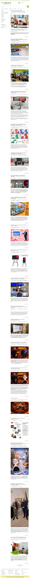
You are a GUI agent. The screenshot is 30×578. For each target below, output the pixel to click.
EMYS (21, 280)
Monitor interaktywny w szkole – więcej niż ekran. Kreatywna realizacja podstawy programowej (18, 198)
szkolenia (19, 41)
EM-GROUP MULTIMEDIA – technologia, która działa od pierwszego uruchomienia (19, 278)
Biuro (2, 17)
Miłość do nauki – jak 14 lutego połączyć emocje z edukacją (18, 225)
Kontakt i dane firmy (24, 572)
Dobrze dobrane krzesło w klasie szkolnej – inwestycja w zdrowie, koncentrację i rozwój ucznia (19, 92)
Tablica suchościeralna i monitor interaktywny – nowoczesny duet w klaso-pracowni (19, 307)
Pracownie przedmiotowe (4, 13)
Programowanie (3, 19)
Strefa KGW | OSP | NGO (4, 12)
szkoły (22, 12)
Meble (2, 18)
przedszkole (19, 12)
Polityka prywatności (17, 574)
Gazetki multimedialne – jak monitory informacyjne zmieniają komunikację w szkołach (18, 176)
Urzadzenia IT (3, 20)
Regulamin (16, 572)
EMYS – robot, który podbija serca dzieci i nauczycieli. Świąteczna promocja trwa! (18, 537)
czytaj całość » (27, 63)
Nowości (2, 21)
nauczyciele (24, 12)
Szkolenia (2, 15)
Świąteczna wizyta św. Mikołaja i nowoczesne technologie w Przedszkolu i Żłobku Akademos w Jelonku (19, 443)
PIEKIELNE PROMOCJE (14, 398)
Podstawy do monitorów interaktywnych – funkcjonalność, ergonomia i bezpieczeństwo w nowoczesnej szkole (19, 153)
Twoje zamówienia (3, 573)
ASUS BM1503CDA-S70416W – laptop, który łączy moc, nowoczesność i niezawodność (19, 342)
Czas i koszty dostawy (10, 573)
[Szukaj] (28, 6)
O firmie (23, 574)
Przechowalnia (3, 574)
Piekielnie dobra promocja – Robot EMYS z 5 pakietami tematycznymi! (19, 368)
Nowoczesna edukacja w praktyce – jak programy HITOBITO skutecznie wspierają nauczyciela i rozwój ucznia (18, 125)
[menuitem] (5, 9)
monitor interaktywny (24, 399)
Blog (22, 573)
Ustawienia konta (3, 572)
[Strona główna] (6, 3)
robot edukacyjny (23, 41)
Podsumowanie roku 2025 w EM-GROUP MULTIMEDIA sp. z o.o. (18, 418)
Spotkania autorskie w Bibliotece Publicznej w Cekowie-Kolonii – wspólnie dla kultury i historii (18, 484)
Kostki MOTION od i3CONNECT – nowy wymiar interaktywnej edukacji (17, 65)
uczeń (26, 12)
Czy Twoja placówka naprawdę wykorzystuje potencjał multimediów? (18, 11)
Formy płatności (10, 572)
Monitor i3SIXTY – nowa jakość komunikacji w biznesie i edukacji (19, 250)
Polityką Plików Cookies (19, 576)
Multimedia (2, 16)
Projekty (2, 14)
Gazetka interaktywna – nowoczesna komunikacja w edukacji (18, 319)
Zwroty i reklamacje (17, 573)
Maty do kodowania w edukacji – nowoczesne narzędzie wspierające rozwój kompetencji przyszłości (19, 40)
